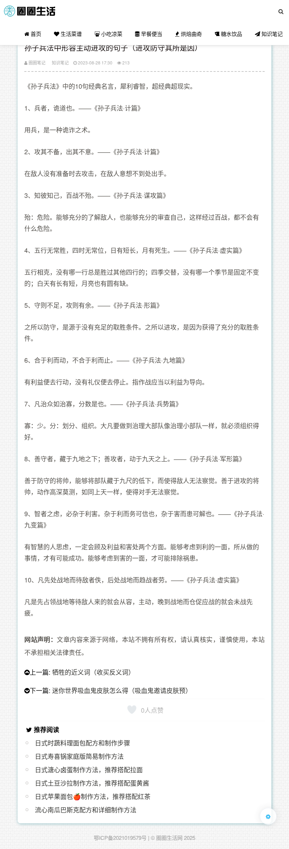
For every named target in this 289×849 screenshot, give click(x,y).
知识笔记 (271, 33)
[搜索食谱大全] (281, 11)
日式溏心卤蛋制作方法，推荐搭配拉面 (89, 769)
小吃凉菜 (111, 33)
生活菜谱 (70, 33)
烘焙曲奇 (190, 33)
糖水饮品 (231, 33)
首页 (35, 33)
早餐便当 (151, 33)
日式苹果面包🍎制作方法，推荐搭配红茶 (92, 796)
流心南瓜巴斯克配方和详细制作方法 (85, 809)
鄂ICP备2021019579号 (120, 837)
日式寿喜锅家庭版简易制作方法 (79, 756)
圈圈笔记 (36, 62)
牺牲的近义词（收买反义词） (93, 671)
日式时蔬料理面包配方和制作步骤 (82, 742)
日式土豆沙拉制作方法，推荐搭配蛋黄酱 (92, 782)
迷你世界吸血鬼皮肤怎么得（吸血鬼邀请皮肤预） (122, 690)
